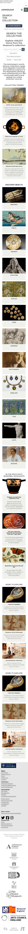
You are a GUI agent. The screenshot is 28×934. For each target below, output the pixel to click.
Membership (5, 793)
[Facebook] (8, 818)
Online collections (7, 787)
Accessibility (5, 804)
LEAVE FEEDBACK (14, 25)
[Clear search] (20, 49)
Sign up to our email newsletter (11, 813)
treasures (10, 783)
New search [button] (13, 53)
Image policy (5, 802)
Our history (4, 772)
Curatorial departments (8, 785)
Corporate (4, 796)
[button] (26, 5)
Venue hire (4, 778)
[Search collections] (23, 49)
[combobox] (11, 49)
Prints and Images (7, 825)
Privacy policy (5, 799)
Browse (9, 59)
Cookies (3, 805)
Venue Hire (4, 827)
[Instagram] (12, 818)
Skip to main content (5, 2)
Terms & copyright (7, 800)
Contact (3, 779)
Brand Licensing (6, 823)
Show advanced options (14, 56)
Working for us (6, 774)
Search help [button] (17, 59)
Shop (3, 822)
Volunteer (4, 791)
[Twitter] (3, 818)
